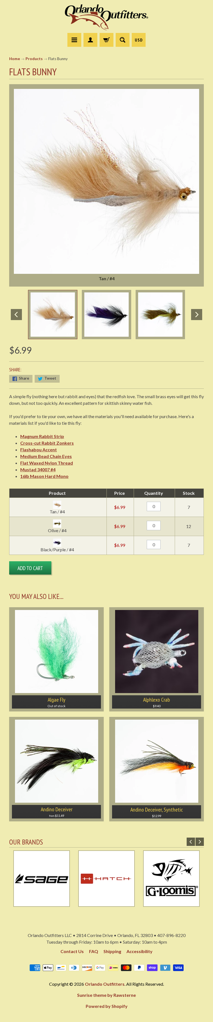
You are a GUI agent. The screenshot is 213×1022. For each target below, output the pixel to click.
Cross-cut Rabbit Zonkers (47, 443)
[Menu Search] (123, 40)
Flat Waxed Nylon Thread (46, 462)
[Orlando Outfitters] (106, 17)
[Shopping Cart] (106, 40)
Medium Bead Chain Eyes (46, 456)
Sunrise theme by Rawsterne (106, 995)
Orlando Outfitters (105, 984)
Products (34, 58)
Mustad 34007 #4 (37, 469)
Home (14, 58)
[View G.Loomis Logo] (171, 903)
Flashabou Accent (38, 449)
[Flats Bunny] (52, 314)
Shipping (112, 951)
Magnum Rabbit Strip (42, 436)
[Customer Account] (90, 40)
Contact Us (72, 951)
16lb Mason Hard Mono (44, 476)
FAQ (93, 951)
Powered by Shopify (107, 1006)
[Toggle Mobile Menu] (74, 40)
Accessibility (139, 951)
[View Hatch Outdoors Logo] (106, 903)
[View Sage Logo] (41, 903)
